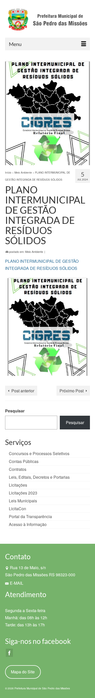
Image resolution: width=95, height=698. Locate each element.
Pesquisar (15, 411)
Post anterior (22, 391)
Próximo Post (72, 391)
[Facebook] (9, 653)
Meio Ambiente (34, 252)
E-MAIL (16, 583)
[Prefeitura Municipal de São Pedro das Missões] (47, 20)
